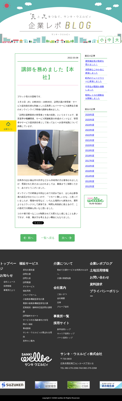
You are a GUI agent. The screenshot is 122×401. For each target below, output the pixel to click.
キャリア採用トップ (66, 333)
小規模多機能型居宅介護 (33, 299)
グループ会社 (63, 307)
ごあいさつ (62, 294)
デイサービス (29, 286)
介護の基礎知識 (64, 278)
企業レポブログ (101, 263)
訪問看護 (27, 282)
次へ (64, 237)
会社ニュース (9, 282)
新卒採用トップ (64, 329)
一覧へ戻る (47, 237)
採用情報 (7, 286)
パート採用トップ (65, 338)
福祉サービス (29, 263)
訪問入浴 (27, 278)
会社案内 (60, 287)
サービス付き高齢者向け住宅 (35, 320)
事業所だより (9, 290)
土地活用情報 (99, 270)
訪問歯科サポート (30, 316)
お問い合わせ (99, 277)
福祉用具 (27, 291)
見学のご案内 (29, 341)
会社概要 (61, 298)
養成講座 (27, 328)
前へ (30, 237)
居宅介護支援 (29, 270)
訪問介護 (27, 274)
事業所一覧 (61, 316)
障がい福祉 (28, 324)
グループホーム (29, 295)
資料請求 (96, 284)
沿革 (59, 302)
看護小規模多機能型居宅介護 (35, 303)
